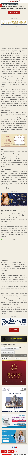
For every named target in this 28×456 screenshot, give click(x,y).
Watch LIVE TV (14, 329)
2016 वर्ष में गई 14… (8, 352)
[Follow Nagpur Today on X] (14, 447)
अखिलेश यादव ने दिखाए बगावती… (10, 348)
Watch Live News (14, 12)
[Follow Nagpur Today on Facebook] (12, 447)
